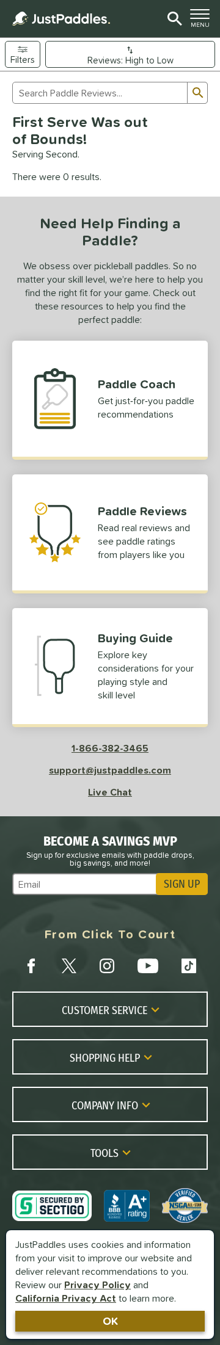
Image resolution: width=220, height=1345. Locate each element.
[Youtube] (148, 966)
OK (110, 1321)
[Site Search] (173, 19)
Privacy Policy (97, 1284)
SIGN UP (182, 884)
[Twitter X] (69, 966)
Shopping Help (105, 1057)
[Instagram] (107, 966)
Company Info (105, 1105)
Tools (104, 1153)
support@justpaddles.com (110, 770)
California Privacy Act (65, 1298)
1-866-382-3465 (110, 748)
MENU (202, 21)
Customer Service (104, 1010)
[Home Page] (61, 18)
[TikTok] (189, 966)
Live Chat (110, 792)
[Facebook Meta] (31, 966)
